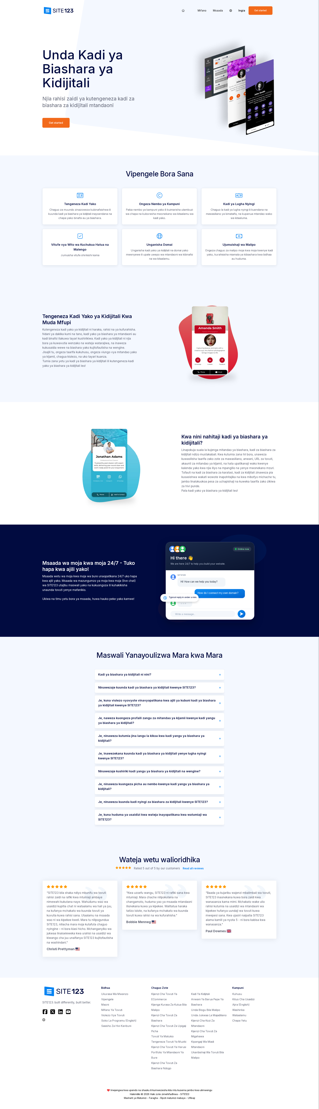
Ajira (241, 1004)
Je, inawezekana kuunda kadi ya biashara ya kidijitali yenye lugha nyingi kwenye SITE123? (152, 756)
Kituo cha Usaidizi (243, 999)
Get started (260, 10)
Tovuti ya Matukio (162, 1036)
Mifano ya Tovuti (111, 1010)
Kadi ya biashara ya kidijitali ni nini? (124, 674)
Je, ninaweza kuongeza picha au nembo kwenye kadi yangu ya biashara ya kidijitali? (154, 786)
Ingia (241, 10)
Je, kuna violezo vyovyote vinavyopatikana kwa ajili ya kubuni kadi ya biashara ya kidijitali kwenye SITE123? (157, 703)
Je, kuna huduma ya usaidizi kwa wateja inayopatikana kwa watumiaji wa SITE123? (152, 817)
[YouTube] (68, 1011)
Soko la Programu (118, 1020)
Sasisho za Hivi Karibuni (116, 1026)
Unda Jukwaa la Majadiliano (209, 1015)
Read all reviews (193, 868)
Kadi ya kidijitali (200, 994)
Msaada (218, 10)
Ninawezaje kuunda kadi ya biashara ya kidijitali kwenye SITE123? (147, 687)
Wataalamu (239, 1015)
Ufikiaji (191, 1098)
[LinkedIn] (60, 1011)
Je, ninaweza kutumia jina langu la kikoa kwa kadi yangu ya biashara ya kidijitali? (151, 738)
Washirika (238, 1010)
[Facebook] (45, 1011)
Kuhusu (237, 994)
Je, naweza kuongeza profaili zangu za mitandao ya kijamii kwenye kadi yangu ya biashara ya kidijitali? (156, 720)
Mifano (202, 10)
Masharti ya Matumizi (135, 1098)
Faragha (153, 1098)
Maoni (105, 1004)
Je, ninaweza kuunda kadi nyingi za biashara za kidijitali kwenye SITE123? (153, 802)
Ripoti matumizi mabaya (172, 1098)
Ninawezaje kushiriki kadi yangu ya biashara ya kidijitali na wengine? (149, 771)
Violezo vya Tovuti (112, 1015)
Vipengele (107, 999)
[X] (52, 1011)
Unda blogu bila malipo (205, 1010)
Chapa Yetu (239, 1020)
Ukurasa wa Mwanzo (114, 994)
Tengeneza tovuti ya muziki (168, 1041)
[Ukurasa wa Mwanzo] (183, 10)
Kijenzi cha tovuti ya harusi (168, 1047)
